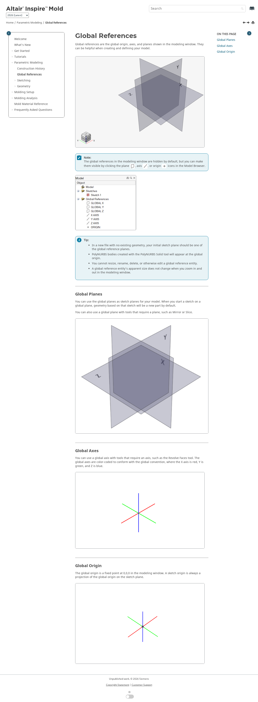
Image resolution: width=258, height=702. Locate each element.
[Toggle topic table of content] (249, 33)
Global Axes (225, 46)
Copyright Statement (117, 685)
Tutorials (20, 57)
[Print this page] (253, 23)
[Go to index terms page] (247, 10)
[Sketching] (248, 23)
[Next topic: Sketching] (248, 23)
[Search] (241, 9)
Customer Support (142, 685)
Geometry (23, 86)
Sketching (23, 80)
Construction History (31, 69)
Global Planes (226, 40)
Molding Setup (24, 92)
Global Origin (226, 52)
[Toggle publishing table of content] (9, 33)
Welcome (20, 39)
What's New (22, 45)
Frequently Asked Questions (33, 110)
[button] (12, 39)
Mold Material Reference (31, 104)
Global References (56, 23)
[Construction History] (244, 23)
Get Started (22, 51)
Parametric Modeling (29, 23)
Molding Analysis (25, 98)
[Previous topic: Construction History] (244, 23)
